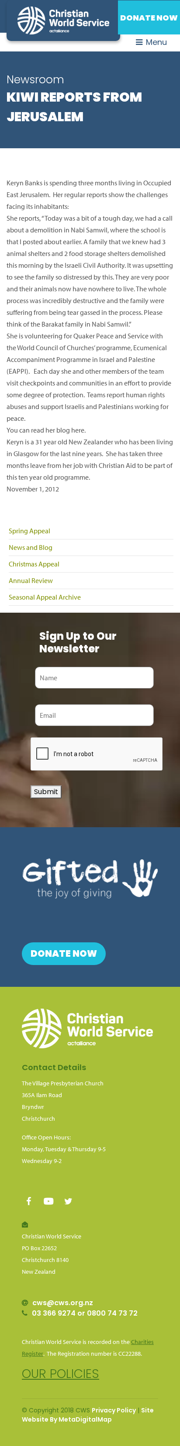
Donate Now (149, 17)
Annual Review (31, 580)
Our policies (60, 1373)
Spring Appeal (29, 530)
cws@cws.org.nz (62, 1303)
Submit (46, 792)
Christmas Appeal (34, 563)
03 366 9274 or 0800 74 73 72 (85, 1313)
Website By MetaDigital (59, 1419)
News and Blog (30, 547)
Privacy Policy (114, 1410)
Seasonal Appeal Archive (45, 597)
